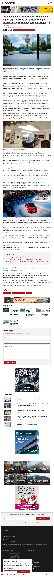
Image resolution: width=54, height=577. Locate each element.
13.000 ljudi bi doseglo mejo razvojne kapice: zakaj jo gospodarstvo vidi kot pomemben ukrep (30, 423)
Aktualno (6, 25)
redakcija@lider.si (12, 539)
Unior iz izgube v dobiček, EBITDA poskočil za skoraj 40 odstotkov (13, 322)
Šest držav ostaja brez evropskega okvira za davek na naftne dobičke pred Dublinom (46, 312)
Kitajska (29, 292)
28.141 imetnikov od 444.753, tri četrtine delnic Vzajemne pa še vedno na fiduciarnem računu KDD (32, 404)
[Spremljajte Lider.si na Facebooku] (47, 574)
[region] (17, 566)
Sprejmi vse (23, 571)
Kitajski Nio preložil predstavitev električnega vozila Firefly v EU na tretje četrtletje (28, 261)
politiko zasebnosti (12, 567)
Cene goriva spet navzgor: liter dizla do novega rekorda (30, 398)
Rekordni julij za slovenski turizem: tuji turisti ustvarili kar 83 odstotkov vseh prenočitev (30, 312)
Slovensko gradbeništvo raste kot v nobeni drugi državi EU (31, 410)
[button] (4, 30)
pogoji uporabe (20, 567)
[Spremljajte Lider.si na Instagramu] (49, 574)
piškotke (11, 563)
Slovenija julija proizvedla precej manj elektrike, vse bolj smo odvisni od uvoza (13, 311)
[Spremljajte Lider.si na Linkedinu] (51, 574)
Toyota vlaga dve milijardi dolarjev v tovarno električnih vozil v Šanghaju (25, 259)
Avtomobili (7, 292)
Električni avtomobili (18, 292)
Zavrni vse (10, 571)
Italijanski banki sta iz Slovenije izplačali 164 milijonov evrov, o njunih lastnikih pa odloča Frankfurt (32, 417)
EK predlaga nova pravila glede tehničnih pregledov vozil (21, 257)
